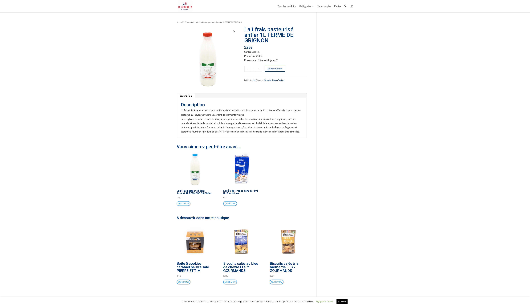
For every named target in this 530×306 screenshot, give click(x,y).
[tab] (186, 95)
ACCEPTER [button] (342, 301)
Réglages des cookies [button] (324, 301)
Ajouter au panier (275, 68)
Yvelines (281, 80)
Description (186, 95)
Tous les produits (286, 6)
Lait (196, 22)
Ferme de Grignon (271, 80)
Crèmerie (189, 22)
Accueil (180, 22)
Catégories (305, 6)
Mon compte (324, 6)
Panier (337, 6)
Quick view (183, 203)
